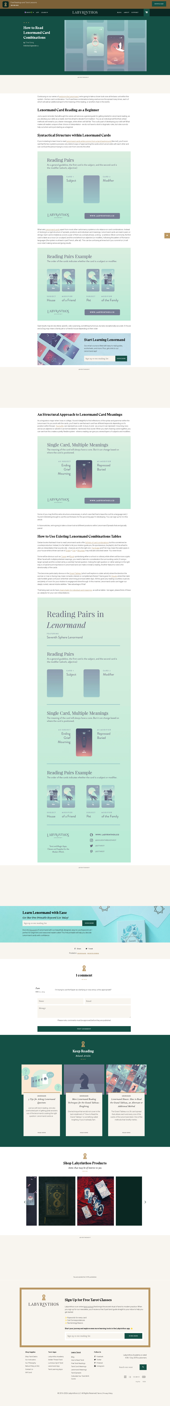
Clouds (114, 576)
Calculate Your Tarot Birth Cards (80, 1377)
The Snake (95, 548)
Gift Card (28, 1372)
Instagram (100, 1366)
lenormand (81, 953)
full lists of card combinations (97, 543)
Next (144, 1202)
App (37, 12)
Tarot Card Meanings (78, 1366)
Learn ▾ (44, 12)
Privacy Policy (108, 1393)
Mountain (81, 551)
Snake (68, 551)
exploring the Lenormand (69, 97)
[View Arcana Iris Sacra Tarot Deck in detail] (85, 1201)
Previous (25, 1202)
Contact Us (29, 1369)
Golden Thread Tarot (55, 1360)
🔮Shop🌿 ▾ (29, 12)
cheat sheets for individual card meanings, (75, 590)
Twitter (98, 1360)
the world (33, 930)
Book (72, 557)
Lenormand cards (53, 229)
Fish (74, 551)
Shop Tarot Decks (31, 1357)
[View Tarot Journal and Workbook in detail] (46, 1201)
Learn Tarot (76, 1352)
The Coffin (60, 426)
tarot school (88, 1307)
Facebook (99, 1357)
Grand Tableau (75, 573)
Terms (99, 1393)
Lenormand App (54, 1366)
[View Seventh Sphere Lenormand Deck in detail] (123, 1201)
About (126, 12)
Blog (119, 12)
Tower (63, 557)
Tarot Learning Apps (55, 1369)
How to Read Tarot (77, 1360)
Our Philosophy (30, 1363)
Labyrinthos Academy (56, 1357)
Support (134, 12)
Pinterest (99, 1363)
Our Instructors (30, 1360)
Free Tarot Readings (78, 1363)
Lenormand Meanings (79, 1370)
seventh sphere (93, 953)
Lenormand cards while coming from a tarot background (88, 141)
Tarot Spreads (76, 1373)
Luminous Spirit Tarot (55, 1363)
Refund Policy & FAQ (32, 1366)
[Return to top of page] (167, 235)
